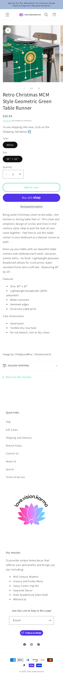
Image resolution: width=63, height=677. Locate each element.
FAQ (8, 421)
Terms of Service (15, 477)
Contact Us (12, 453)
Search (10, 469)
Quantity (7, 167)
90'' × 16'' (13, 159)
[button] (7, 15)
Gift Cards (12, 429)
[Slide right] (39, 88)
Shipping (7, 120)
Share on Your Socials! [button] (19, 377)
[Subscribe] (50, 620)
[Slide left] (24, 88)
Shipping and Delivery (19, 437)
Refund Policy (14, 445)
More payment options (31, 206)
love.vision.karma (35, 671)
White (10, 145)
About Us (11, 461)
